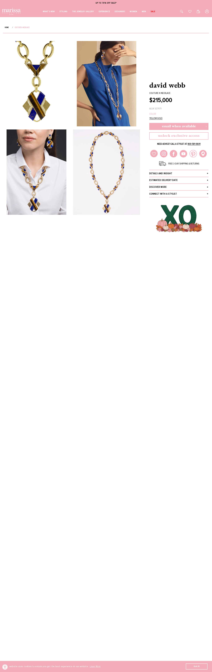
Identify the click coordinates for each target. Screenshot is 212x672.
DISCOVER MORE (158, 187)
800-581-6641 (194, 144)
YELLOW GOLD (155, 118)
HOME (7, 27)
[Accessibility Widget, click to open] (5, 666)
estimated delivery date (163, 180)
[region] (106, 3)
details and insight (160, 173)
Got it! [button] (197, 666)
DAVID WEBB (167, 85)
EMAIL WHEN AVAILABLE (179, 126)
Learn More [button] (95, 666)
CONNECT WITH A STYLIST (163, 193)
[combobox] (178, 11)
